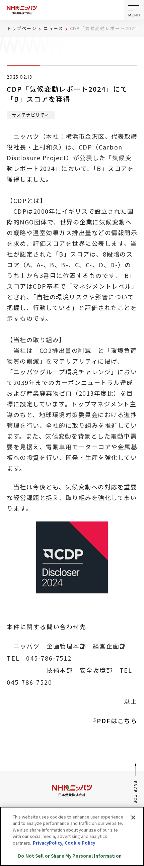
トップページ (22, 28)
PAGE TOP (135, 792)
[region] (72, 836)
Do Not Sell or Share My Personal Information (70, 856)
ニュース (53, 28)
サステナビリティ (31, 115)
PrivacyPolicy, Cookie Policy (64, 843)
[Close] (133, 817)
